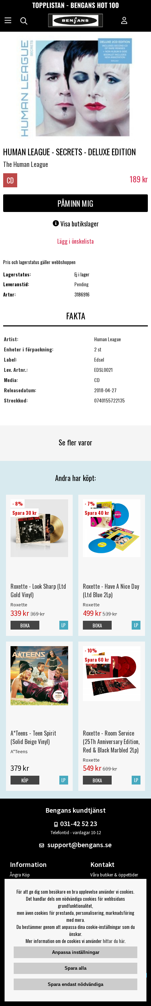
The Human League (25, 164)
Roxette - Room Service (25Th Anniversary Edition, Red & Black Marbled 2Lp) (111, 741)
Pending (81, 284)
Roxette (19, 604)
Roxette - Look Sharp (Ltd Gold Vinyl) (38, 590)
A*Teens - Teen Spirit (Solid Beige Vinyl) (33, 737)
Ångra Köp (20, 875)
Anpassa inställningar (75, 952)
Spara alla (75, 968)
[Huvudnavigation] (8, 21)
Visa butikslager (79, 223)
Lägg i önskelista (75, 241)
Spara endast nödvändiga (75, 984)
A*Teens (19, 751)
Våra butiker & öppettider (114, 875)
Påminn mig (75, 203)
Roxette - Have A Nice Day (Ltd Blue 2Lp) (111, 590)
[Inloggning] (124, 21)
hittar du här (114, 940)
